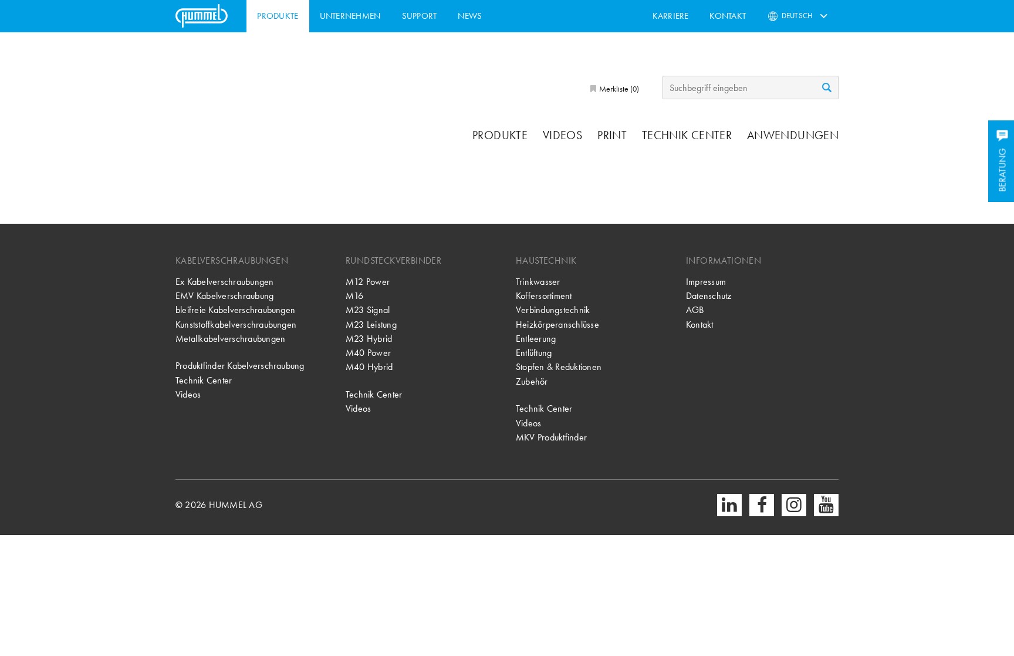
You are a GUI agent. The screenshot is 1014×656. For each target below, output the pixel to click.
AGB (695, 310)
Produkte (277, 16)
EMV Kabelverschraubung (224, 296)
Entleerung (536, 338)
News (470, 16)
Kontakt (727, 16)
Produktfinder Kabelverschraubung (240, 365)
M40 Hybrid (369, 367)
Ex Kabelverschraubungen (224, 281)
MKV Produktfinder (551, 437)
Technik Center (687, 135)
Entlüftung (534, 352)
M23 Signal (368, 310)
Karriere (671, 16)
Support (419, 16)
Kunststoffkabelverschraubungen (235, 324)
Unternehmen (350, 16)
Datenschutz (709, 296)
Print (612, 135)
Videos (562, 135)
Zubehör (532, 381)
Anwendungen (793, 135)
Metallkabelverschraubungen (230, 338)
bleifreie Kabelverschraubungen (235, 310)
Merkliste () (618, 88)
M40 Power (368, 352)
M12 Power (368, 281)
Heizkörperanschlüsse (557, 324)
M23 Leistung (371, 324)
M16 (355, 296)
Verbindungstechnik (553, 310)
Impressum (706, 281)
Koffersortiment (544, 296)
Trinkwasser (538, 281)
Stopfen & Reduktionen (558, 367)
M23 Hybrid (369, 338)
